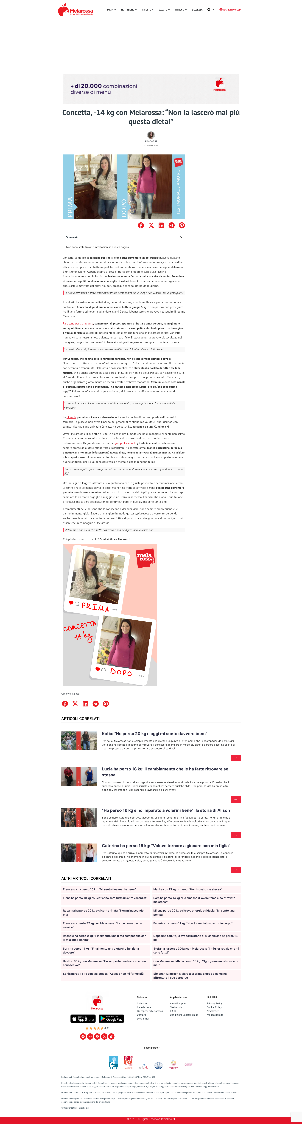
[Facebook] (83, 1036)
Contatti (141, 1014)
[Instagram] (90, 1036)
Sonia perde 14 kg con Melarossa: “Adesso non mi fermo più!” (104, 973)
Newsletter (212, 1011)
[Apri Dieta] (115, 9)
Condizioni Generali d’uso (184, 1014)
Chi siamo (142, 1003)
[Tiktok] (111, 1036)
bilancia (71, 417)
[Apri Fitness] (186, 9)
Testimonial (176, 1007)
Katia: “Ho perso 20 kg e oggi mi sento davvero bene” (154, 733)
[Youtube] (97, 1036)
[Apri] (213, 9)
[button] (140, 225)
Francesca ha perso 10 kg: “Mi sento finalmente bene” (99, 889)
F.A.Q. (173, 1011)
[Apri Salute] (169, 9)
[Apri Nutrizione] (136, 9)
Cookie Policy (214, 1007)
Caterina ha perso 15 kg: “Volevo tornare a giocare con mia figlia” (166, 845)
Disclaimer (143, 1018)
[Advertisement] (151, 43)
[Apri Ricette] (153, 9)
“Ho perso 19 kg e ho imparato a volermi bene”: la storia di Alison (166, 810)
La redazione (144, 1007)
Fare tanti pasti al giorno (78, 323)
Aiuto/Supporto (178, 1003)
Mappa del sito (215, 1014)
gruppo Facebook (125, 443)
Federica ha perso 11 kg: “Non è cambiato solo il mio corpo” (192, 923)
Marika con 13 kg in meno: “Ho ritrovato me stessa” (187, 889)
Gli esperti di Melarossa (150, 1011)
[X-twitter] (104, 1036)
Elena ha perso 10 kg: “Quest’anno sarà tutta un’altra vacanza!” (105, 898)
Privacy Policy (214, 1003)
